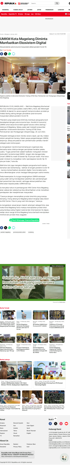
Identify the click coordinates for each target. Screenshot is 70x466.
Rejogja (7, 34)
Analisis (15, 428)
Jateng (29, 9)
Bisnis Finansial (31, 430)
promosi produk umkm (19, 232)
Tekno (15, 430)
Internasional (3, 430)
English (29, 433)
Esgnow (2, 433)
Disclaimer (3, 446)
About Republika (5, 444)
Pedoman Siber (31, 444)
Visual (15, 433)
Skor (28, 423)
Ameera (2, 423)
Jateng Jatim (13, 34)
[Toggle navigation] (2, 3)
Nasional (5, 9)
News (1, 428)
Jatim (39, 9)
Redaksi (15, 444)
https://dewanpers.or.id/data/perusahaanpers (14, 456)
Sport (28, 428)
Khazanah (3, 425)
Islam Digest (30, 425)
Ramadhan (16, 435)
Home (1, 34)
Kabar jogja (18, 9)
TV (1, 435)
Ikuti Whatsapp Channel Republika (26, 220)
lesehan (61, 9)
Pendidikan (49, 9)
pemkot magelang (5, 232)
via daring (30, 232)
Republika (4, 14)
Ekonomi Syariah (18, 423)
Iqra (14, 425)
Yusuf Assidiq (7, 50)
